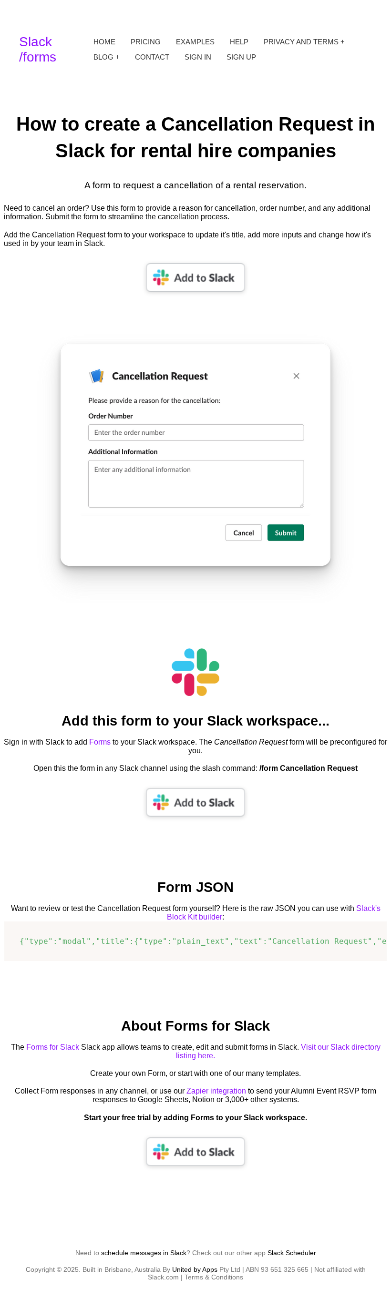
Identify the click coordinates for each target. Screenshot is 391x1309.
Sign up (241, 57)
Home (104, 42)
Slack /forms (37, 49)
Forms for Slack (52, 1047)
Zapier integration (216, 1091)
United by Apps (194, 1269)
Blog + (106, 57)
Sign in (198, 57)
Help (239, 42)
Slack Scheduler (292, 1253)
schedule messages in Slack (143, 1253)
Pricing (146, 42)
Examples (195, 42)
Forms (100, 742)
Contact (152, 57)
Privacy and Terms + (304, 42)
